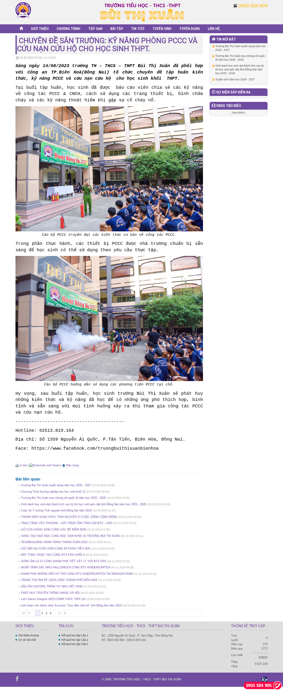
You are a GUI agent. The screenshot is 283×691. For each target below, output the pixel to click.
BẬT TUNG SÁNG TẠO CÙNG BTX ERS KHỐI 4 (52, 554)
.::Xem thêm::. (238, 112)
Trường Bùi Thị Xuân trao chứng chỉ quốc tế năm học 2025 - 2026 (63, 497)
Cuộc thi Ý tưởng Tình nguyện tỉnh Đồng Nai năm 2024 (56, 510)
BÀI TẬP (116, 29)
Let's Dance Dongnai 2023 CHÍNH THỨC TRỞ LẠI (53, 599)
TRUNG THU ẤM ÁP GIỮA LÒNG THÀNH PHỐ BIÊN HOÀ (59, 580)
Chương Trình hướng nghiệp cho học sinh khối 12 (53, 491)
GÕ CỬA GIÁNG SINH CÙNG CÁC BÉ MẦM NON (53, 529)
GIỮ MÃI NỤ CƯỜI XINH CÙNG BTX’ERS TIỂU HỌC (56, 548)
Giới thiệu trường (28, 635)
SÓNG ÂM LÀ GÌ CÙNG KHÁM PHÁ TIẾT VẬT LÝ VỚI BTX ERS (63, 561)
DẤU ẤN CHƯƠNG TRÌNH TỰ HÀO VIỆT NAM (52, 586)
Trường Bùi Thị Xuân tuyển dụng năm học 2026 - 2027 (56, 485)
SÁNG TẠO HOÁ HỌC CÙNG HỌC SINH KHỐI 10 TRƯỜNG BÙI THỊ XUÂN (70, 536)
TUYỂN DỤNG (189, 29)
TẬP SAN (95, 29)
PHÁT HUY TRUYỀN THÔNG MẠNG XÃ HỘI (50, 592)
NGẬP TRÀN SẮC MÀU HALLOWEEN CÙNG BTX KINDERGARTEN (65, 567)
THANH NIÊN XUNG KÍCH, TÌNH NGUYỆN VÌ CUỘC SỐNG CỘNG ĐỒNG (69, 517)
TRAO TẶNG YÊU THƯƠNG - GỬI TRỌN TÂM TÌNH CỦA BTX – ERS (67, 523)
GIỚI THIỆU (40, 29)
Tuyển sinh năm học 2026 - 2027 (235, 79)
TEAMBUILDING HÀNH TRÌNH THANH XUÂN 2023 (54, 542)
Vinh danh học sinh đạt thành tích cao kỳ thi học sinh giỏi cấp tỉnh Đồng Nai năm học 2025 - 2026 (83, 504)
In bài (23, 465)
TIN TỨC (138, 29)
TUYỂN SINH (162, 29)
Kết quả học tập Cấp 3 (74, 644)
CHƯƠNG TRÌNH (68, 29)
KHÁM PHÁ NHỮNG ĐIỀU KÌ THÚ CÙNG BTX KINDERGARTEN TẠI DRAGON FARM (77, 573)
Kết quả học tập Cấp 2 (74, 639)
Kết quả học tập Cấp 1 (74, 635)
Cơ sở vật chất (27, 639)
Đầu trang (72, 465)
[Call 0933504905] (263, 685)
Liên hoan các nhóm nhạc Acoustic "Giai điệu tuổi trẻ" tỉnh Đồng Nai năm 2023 (71, 605)
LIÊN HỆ (214, 29)
